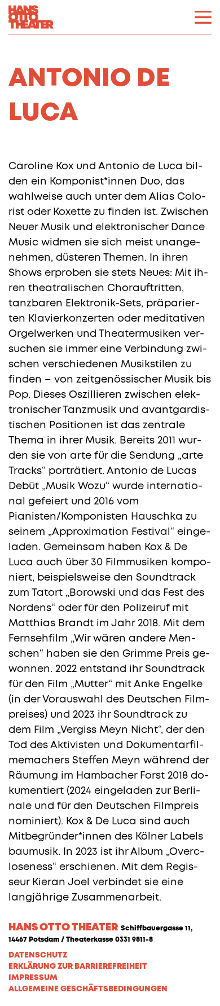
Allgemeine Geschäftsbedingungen (88, 989)
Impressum (33, 978)
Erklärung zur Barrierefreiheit (77, 966)
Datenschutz (37, 955)
